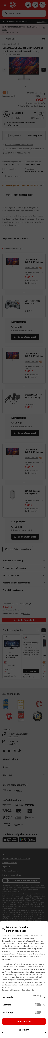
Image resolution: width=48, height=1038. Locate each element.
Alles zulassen (24, 1021)
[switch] (38, 1004)
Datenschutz (6, 990)
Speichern (24, 1029)
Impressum (16, 990)
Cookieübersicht (28, 990)
